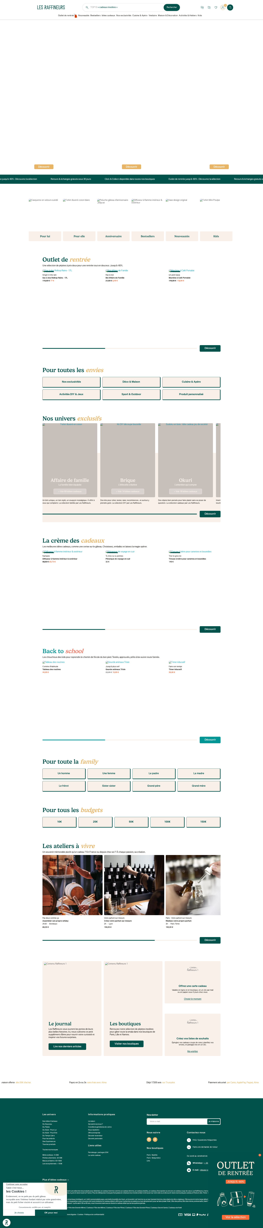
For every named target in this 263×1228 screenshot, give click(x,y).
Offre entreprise (94, 1133)
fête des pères (176, 1201)
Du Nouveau (47, 1124)
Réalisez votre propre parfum (178, 921)
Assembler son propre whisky (55, 921)
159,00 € (108, 927)
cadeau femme (128, 1191)
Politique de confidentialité (94, 1215)
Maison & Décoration (168, 16)
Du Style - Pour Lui (49, 1130)
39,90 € (172, 672)
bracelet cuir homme (135, 1199)
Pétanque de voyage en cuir (118, 559)
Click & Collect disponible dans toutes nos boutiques (128, 179)
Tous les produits (48, 1144)
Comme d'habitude (50, 667)
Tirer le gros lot (175, 556)
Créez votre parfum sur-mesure (118, 921)
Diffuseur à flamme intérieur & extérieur (59, 559)
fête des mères (187, 1201)
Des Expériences (48, 1141)
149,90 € (172, 281)
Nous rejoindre (93, 1130)
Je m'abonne (213, 1121)
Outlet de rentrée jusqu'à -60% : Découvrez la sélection (192, 179)
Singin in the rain (49, 275)
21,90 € (109, 281)
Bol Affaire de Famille (115, 278)
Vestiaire (153, 16)
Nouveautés (83, 16)
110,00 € (46, 281)
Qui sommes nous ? (95, 1124)
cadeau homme (108, 1191)
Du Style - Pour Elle (49, 1133)
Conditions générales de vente (100, 1127)
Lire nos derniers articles (67, 1046)
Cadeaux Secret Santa (159, 1208)
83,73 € (52, 562)
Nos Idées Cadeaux (49, 1121)
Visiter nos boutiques (127, 1044)
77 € (52, 281)
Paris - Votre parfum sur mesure (179, 918)
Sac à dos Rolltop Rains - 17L (55, 278)
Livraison (91, 1121)
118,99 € (180, 281)
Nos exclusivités (123, 16)
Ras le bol (110, 275)
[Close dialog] (259, 1155)
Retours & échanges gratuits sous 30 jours (69, 179)
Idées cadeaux (108, 16)
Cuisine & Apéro (139, 16)
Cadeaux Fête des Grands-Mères (73, 1208)
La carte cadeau (94, 1155)
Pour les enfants (48, 1139)
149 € (171, 562)
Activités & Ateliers (187, 16)
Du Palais (46, 1127)
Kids (200, 16)
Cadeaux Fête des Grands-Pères (138, 1208)
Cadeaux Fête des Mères (96, 1208)
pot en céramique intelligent (72, 1199)
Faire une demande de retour (205, 1147)
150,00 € (169, 927)
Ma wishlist (192, 1051)
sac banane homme (155, 1199)
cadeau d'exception (158, 1191)
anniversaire (198, 1201)
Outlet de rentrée (66, 16)
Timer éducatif (175, 669)
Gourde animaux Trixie (115, 669)
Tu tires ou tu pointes (114, 556)
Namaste (46, 556)
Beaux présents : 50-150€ (52, 1161)
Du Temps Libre (48, 1136)
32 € (107, 562)
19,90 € (115, 672)
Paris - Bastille (152, 1155)
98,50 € (45, 562)
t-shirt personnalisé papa (95, 1199)
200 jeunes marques (105, 1193)
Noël (168, 1201)
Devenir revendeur (95, 1136)
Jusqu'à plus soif (112, 667)
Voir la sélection (236, 1217)
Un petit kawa (174, 275)
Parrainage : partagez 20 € (98, 1152)
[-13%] (136, 662)
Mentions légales (70, 1215)
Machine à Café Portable (179, 278)
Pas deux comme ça (50, 918)
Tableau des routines (51, 669)
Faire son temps (175, 667)
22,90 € (109, 672)
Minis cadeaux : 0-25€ (50, 1155)
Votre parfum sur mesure (114, 918)
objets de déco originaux (175, 1199)
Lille (148, 1161)
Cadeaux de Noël (175, 1208)
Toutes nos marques (50, 1150)
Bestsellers (95, 16)
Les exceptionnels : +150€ (52, 1164)
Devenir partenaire (95, 1139)
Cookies (80, 1215)
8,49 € (115, 281)
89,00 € (45, 927)
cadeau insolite (142, 1191)
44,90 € (45, 672)
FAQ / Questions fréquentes (205, 1140)
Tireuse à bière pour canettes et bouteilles (187, 559)
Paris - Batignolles (153, 1158)
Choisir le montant (192, 999)
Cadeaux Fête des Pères (115, 1208)
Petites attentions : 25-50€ (52, 1158)
